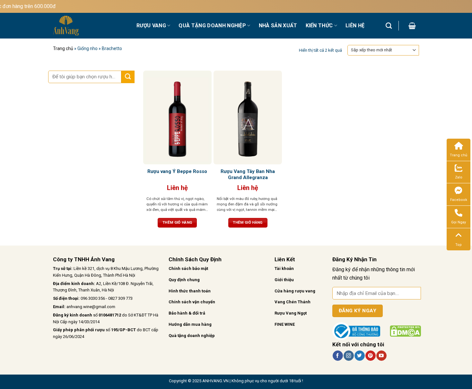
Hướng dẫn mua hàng (190, 324)
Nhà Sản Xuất (278, 25)
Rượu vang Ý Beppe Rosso (177, 171)
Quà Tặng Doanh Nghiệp (212, 25)
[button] (412, 26)
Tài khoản (284, 268)
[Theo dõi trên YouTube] (381, 355)
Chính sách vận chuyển (192, 301)
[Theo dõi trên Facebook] (338, 355)
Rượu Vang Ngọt (291, 313)
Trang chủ (63, 48)
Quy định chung (184, 279)
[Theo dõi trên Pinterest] (370, 355)
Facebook (458, 200)
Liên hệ (354, 25)
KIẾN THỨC (319, 25)
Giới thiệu (284, 279)
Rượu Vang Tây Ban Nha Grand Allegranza (248, 175)
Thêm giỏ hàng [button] (177, 222)
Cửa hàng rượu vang (295, 291)
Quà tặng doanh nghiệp (192, 335)
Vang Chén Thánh (292, 301)
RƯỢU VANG (151, 25)
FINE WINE (285, 324)
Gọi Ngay (458, 222)
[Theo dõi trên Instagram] (349, 355)
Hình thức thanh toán (190, 291)
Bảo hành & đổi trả (187, 313)
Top (458, 245)
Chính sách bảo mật (188, 268)
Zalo (458, 177)
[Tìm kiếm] (389, 25)
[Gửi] (127, 77)
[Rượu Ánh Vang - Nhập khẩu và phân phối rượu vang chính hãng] (90, 26)
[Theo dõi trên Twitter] (359, 355)
